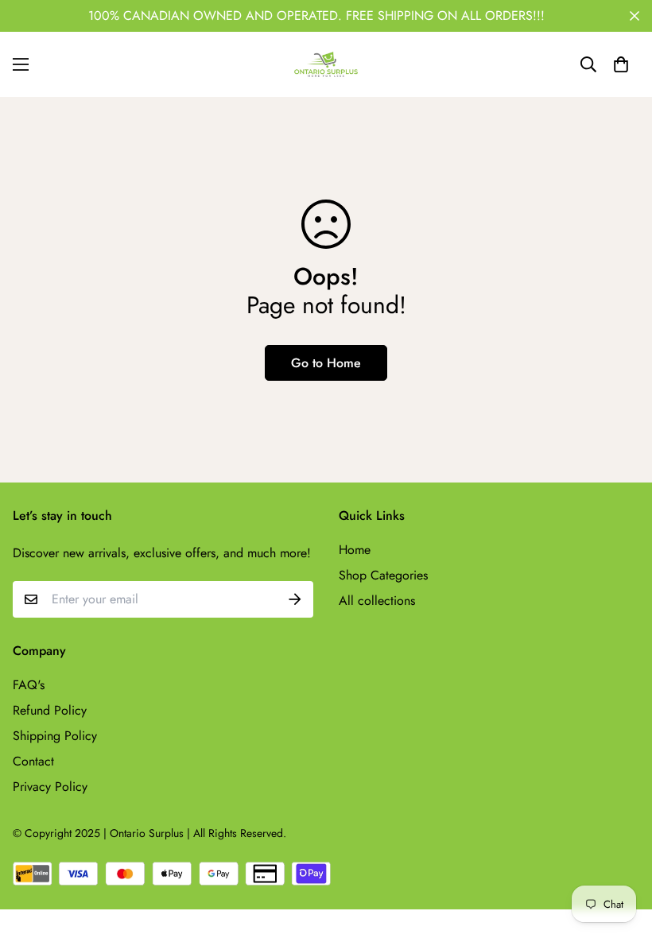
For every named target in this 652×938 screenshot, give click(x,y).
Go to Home (326, 363)
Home (355, 550)
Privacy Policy (50, 786)
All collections (377, 600)
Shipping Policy (55, 736)
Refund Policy (50, 710)
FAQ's (29, 685)
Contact (33, 761)
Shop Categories (383, 575)
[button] (621, 64)
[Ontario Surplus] (326, 64)
